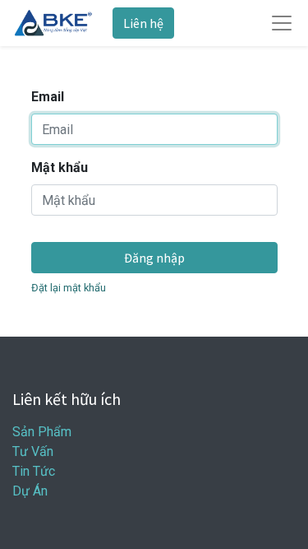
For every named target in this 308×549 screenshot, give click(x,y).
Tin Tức (33, 471)
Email (47, 97)
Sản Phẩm (41, 432)
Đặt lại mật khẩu (68, 287)
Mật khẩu (59, 167)
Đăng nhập (154, 257)
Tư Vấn (32, 451)
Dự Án (30, 491)
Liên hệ (143, 23)
